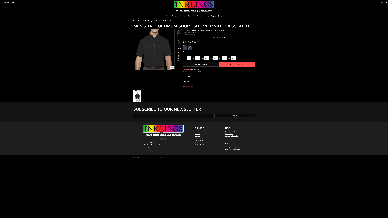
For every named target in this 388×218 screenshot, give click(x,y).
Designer (197, 136)
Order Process (199, 140)
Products (140, 21)
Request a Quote (200, 144)
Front (178, 36)
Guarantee (228, 138)
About (196, 138)
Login (381, 2)
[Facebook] (161, 138)
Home (135, 21)
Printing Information (231, 147)
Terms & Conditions (231, 132)
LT (185, 58)
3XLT (211, 58)
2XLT (202, 58)
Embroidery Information (232, 149)
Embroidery (186, 69)
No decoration (187, 72)
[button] (13, 2)
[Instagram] (165, 138)
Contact (197, 142)
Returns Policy (229, 134)
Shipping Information (231, 136)
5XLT (229, 58)
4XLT (220, 58)
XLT (194, 58)
